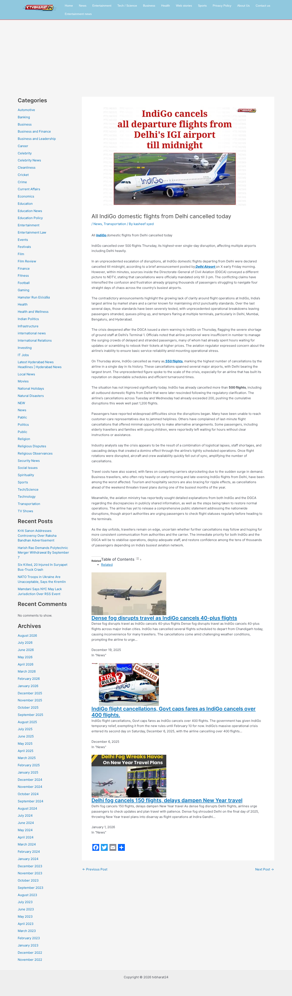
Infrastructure (28, 326)
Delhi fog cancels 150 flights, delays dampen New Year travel (166, 800)
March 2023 (27, 931)
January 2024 (28, 859)
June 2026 (26, 650)
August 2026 (27, 635)
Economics (26, 196)
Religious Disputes (32, 446)
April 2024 (26, 837)
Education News (30, 211)
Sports (202, 5)
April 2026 (25, 664)
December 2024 (30, 780)
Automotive (26, 110)
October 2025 (28, 707)
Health (165, 5)
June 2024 (26, 823)
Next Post (264, 869)
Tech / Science (127, 5)
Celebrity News (29, 160)
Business (149, 5)
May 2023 (25, 916)
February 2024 (29, 852)
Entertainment (101, 5)
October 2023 (28, 880)
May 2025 (25, 744)
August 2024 (27, 808)
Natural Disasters (31, 396)
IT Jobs (23, 355)
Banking (24, 117)
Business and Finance (34, 131)
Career (23, 146)
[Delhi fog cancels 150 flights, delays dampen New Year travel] (128, 776)
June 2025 (26, 736)
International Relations (35, 340)
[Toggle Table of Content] (138, 559)
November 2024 (30, 787)
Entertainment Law (32, 232)
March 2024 (27, 844)
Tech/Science (28, 489)
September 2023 (30, 888)
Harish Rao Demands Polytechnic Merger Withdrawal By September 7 (43, 552)
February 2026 (29, 679)
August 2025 (27, 722)
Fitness (23, 275)
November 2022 (30, 960)
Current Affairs (29, 189)
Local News (26, 374)
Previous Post (94, 869)
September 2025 (30, 715)
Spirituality (26, 475)
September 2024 (30, 801)
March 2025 (27, 758)
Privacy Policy (222, 5)
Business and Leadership (37, 139)
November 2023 (30, 873)
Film (21, 254)
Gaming (23, 290)
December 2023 (30, 866)
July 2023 (25, 902)
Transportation (29, 504)
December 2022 (30, 953)
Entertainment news (78, 14)
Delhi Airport (205, 267)
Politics (23, 425)
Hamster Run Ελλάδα (34, 297)
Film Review (27, 261)
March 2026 (27, 671)
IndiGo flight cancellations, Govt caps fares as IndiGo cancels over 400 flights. (173, 712)
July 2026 (25, 643)
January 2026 (28, 686)
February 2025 (29, 765)
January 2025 (28, 772)
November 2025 (30, 700)
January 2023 (28, 945)
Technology (26, 496)
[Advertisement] (146, 52)
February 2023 (29, 938)
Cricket (23, 175)
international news (32, 333)
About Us (243, 5)
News (82, 5)
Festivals (24, 247)
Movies (23, 381)
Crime (22, 182)
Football (24, 283)
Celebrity (25, 153)
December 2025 (30, 693)
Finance (24, 268)
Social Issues (28, 468)
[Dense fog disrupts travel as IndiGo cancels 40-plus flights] (128, 593)
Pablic (22, 417)
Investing (25, 348)
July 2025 (25, 729)
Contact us (263, 5)
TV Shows (25, 511)
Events (23, 240)
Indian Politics (28, 319)
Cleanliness (26, 167)
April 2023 (26, 924)
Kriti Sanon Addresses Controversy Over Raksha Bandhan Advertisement (37, 535)
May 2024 (25, 830)
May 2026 (25, 657)
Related (107, 565)
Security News (29, 461)
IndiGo (101, 235)
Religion (24, 439)
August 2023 (27, 895)
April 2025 (25, 751)
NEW (21, 403)
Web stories (184, 5)
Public (22, 432)
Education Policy (30, 218)
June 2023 (26, 909)
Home (69, 5)
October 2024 (28, 794)
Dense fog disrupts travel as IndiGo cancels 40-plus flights (164, 618)
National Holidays (31, 388)
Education (25, 204)
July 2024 (25, 815)
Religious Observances (35, 453)
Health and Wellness (33, 312)
